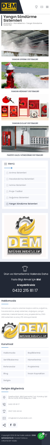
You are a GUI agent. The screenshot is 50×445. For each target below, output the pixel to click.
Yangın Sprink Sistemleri (25, 60)
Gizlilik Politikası (21, 438)
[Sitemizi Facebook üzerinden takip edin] (9, 423)
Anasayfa (7, 23)
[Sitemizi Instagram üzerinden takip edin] (13, 423)
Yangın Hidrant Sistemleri (25, 92)
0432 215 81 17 (25, 291)
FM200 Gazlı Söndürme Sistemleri (25, 155)
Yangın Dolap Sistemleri (25, 123)
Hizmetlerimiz (19, 23)
